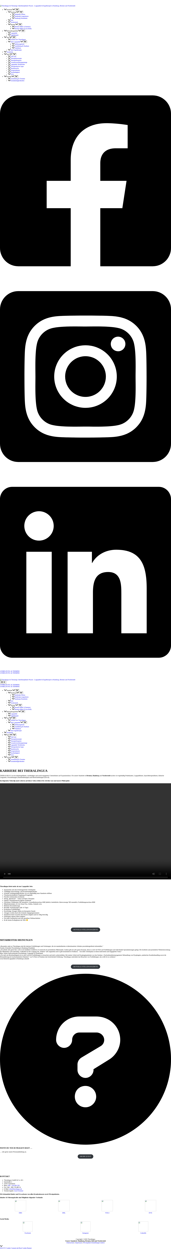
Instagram (85, 1233)
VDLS (107, 1213)
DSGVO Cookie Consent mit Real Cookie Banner (16, 1248)
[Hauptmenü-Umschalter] (3, 682)
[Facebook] (85, 278)
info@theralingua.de (15, 1189)
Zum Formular (18, 1191)
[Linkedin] (85, 669)
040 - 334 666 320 (13, 1185)
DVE (150, 1213)
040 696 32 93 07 (85, 1156)
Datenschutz (70, 1243)
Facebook (28, 1233)
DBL (64, 1213)
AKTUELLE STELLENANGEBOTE (85, 929)
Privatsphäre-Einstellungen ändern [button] (94, 1243)
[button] (13, 9)
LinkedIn (143, 1233)
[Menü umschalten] (17, 9)
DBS (20, 1213)
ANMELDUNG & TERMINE (10, 673)
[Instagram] (85, 474)
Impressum (78, 1243)
